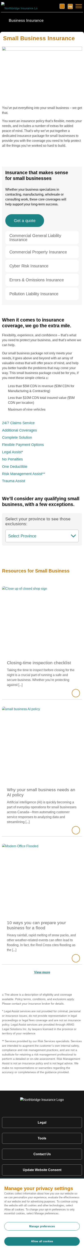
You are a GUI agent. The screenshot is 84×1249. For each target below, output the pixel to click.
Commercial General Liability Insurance (35, 238)
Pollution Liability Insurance (33, 294)
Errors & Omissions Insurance (36, 280)
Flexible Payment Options (23, 445)
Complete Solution (17, 437)
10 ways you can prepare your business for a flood (36, 925)
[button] (42, 237)
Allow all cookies (42, 1241)
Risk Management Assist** (23, 474)
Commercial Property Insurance (38, 252)
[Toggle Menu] (78, 6)
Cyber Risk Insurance (28, 266)
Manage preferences (42, 1226)
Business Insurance (26, 20)
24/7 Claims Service (18, 423)
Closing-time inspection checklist (39, 662)
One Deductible (14, 467)
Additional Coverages (19, 430)
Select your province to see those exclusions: (38, 521)
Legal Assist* (12, 452)
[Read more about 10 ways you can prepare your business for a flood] (76, 958)
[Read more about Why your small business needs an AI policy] (76, 830)
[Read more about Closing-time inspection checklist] (76, 693)
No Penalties (12, 459)
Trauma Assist (13, 481)
